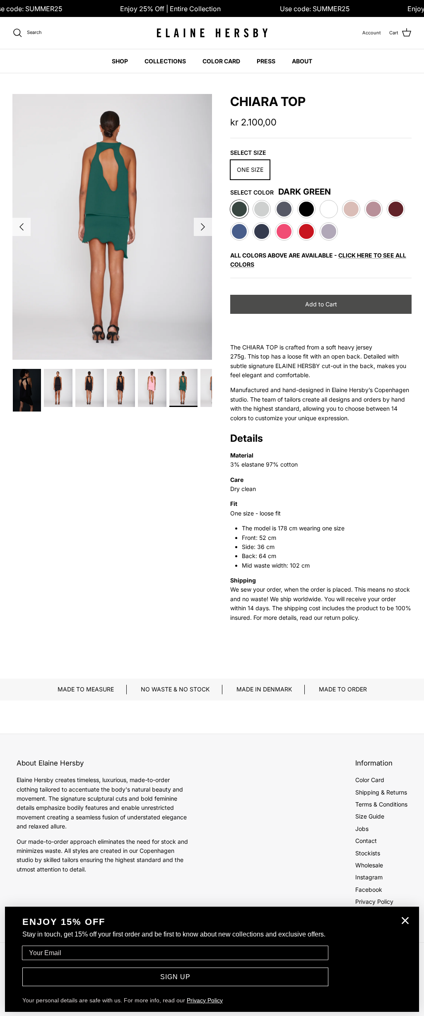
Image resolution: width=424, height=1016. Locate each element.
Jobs (362, 828)
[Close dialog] (405, 920)
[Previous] (21, 227)
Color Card (221, 61)
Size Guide (369, 816)
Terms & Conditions (381, 804)
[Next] (203, 227)
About (302, 61)
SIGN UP (175, 976)
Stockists (367, 853)
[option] (112, 227)
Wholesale (369, 865)
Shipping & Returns (381, 792)
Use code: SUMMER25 (314, 9)
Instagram (369, 877)
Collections (165, 61)
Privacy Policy (374, 901)
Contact (366, 840)
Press (266, 61)
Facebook (368, 889)
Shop (120, 61)
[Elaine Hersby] (212, 33)
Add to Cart (321, 304)
